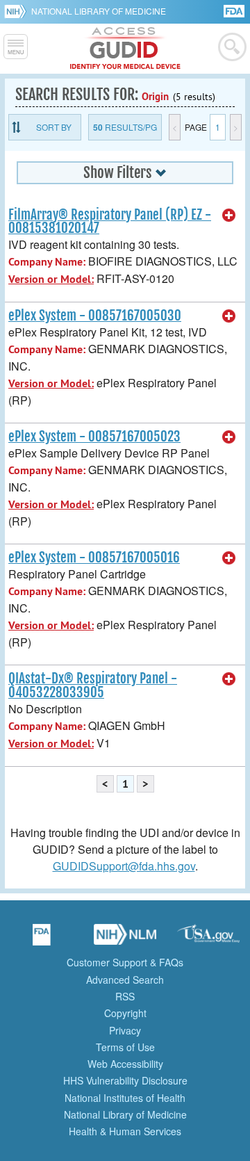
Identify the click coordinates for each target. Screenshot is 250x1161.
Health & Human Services (125, 1131)
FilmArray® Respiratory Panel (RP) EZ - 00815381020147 (109, 221)
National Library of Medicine (98, 11)
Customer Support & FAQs (125, 962)
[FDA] (235, 10)
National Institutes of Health (125, 1098)
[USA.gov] (208, 939)
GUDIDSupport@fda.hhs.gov (124, 866)
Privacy (125, 1030)
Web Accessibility (125, 1064)
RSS (125, 996)
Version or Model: (51, 279)
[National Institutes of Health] (17, 11)
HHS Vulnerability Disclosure (125, 1080)
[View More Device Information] (229, 215)
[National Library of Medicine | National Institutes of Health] (125, 939)
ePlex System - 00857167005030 (94, 315)
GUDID (125, 48)
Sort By (54, 127)
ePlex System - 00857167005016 (94, 557)
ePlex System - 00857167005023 (94, 436)
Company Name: (46, 261)
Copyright (125, 1013)
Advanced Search (125, 980)
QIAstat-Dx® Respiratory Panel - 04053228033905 (92, 685)
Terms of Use (125, 1047)
